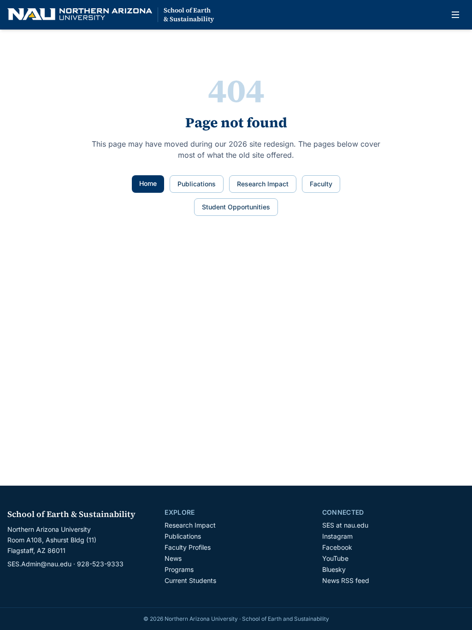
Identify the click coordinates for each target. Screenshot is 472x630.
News (173, 558)
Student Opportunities (236, 207)
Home (148, 183)
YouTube (335, 558)
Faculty (321, 184)
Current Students (190, 580)
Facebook (337, 547)
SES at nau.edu (345, 525)
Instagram (337, 536)
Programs (179, 569)
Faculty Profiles (188, 547)
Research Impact (263, 184)
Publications (196, 184)
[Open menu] (455, 15)
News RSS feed (345, 580)
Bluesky (334, 569)
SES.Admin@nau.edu (39, 564)
